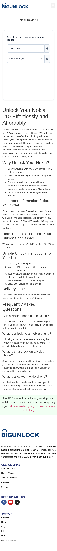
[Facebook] (4, 502)
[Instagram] (17, 502)
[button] (53, 5)
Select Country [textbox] (16, 48)
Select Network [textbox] (16, 58)
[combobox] (26, 48)
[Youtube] (10, 502)
